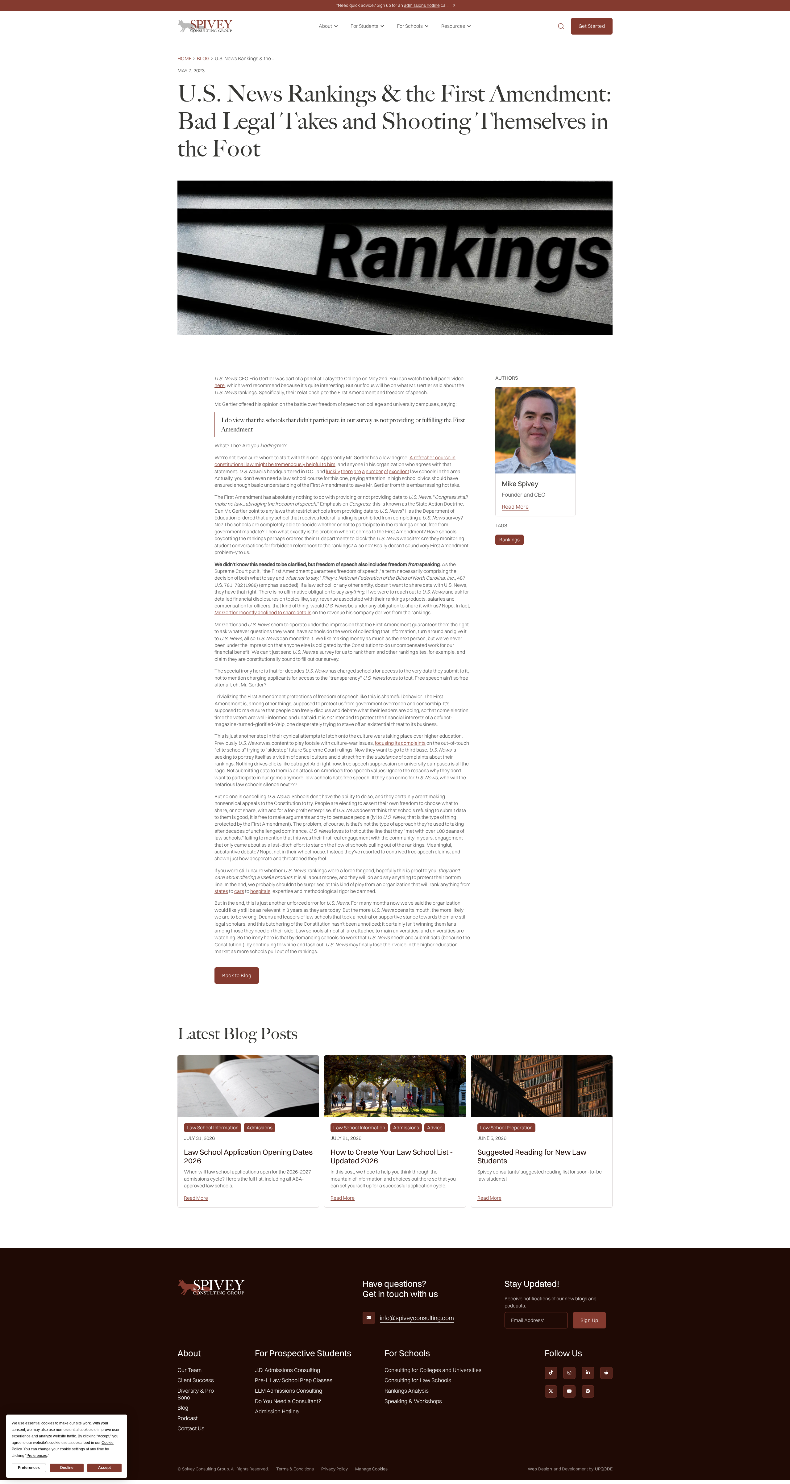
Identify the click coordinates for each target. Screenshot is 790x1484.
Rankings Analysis (407, 1390)
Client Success (195, 1380)
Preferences (29, 1467)
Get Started (592, 26)
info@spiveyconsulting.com (417, 1318)
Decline (66, 1467)
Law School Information (213, 1127)
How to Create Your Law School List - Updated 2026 (392, 1156)
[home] (205, 26)
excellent (399, 471)
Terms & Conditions (295, 1469)
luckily (333, 471)
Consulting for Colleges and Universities (433, 1370)
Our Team (189, 1370)
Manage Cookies (371, 1469)
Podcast (187, 1418)
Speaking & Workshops (413, 1401)
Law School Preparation (506, 1127)
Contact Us (190, 1428)
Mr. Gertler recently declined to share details (262, 612)
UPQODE (604, 1469)
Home (184, 58)
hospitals (260, 891)
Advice (435, 1127)
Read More (515, 506)
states (221, 891)
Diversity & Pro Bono (195, 1394)
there (347, 471)
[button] (328, 26)
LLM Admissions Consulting (288, 1390)
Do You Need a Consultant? (288, 1401)
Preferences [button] (37, 1455)
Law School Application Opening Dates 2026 (248, 1156)
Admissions (259, 1127)
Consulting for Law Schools (418, 1380)
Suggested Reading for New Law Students (531, 1156)
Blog (203, 58)
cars (239, 891)
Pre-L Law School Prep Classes (293, 1380)
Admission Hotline (277, 1411)
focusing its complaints (400, 743)
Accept (104, 1467)
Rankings (509, 539)
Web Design (540, 1469)
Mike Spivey (520, 484)
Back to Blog (236, 975)
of (386, 471)
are (357, 471)
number (374, 471)
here (219, 385)
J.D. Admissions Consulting (287, 1370)
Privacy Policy (334, 1469)
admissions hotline (422, 5)
